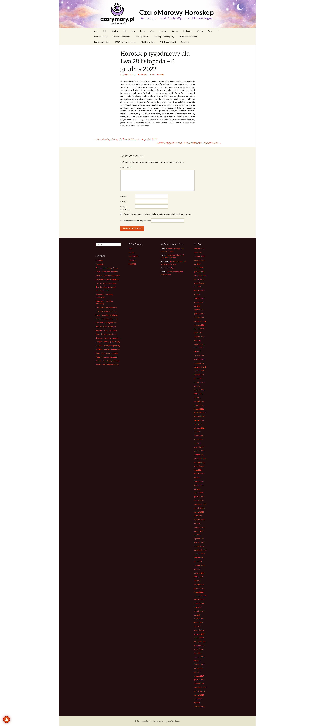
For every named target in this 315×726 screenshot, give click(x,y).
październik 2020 (200, 504)
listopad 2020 (199, 500)
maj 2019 (197, 569)
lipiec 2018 (198, 607)
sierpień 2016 (199, 695)
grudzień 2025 (199, 271)
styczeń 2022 (199, 447)
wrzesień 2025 (199, 279)
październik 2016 (200, 687)
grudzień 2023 (199, 359)
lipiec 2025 (198, 287)
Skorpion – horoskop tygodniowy (108, 338)
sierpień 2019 (199, 558)
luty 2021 (197, 489)
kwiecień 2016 (199, 706)
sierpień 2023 (199, 374)
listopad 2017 (199, 638)
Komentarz (125, 167)
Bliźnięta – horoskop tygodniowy (108, 275)
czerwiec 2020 (199, 519)
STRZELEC (132, 260)
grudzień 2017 (199, 634)
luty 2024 (197, 352)
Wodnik (200, 31)
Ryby (210, 31)
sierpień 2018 (199, 603)
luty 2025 (197, 306)
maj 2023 (197, 386)
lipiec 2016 (198, 699)
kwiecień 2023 (199, 390)
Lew (133, 31)
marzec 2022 (198, 439)
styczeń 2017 (199, 676)
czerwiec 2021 (199, 474)
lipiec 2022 (198, 424)
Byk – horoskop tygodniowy (106, 283)
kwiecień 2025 (199, 298)
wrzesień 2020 (199, 508)
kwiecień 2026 (199, 260)
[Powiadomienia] (6, 719)
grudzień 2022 (199, 405)
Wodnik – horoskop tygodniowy (107, 361)
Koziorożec (187, 31)
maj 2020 (197, 523)
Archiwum (143, 75)
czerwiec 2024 (199, 336)
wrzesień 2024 (199, 325)
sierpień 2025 (199, 283)
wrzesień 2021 (199, 462)
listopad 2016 (199, 683)
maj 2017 (197, 661)
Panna (142, 31)
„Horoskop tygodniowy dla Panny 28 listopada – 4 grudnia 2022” (189, 142)
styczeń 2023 (199, 401)
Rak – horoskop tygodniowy (106, 323)
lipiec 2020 (198, 516)
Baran (96, 31)
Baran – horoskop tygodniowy (107, 268)
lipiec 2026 (198, 252)
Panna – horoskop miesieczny (107, 319)
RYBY (130, 249)
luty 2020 (197, 535)
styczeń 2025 (199, 310)
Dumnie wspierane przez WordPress (166, 721)
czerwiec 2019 (199, 565)
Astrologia (185, 42)
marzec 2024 (198, 348)
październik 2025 (200, 275)
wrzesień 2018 (199, 600)
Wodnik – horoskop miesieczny (107, 364)
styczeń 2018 (199, 630)
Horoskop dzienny (100, 36)
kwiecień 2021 (199, 481)
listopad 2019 (199, 546)
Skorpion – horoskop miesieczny (108, 342)
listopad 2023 (199, 363)
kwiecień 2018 (199, 619)
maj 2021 (197, 477)
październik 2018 (200, 596)
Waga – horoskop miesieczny (107, 357)
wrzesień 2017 (199, 645)
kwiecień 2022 (199, 435)
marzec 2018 (198, 622)
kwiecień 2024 (199, 344)
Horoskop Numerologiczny (164, 36)
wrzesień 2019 (199, 554)
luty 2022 (197, 443)
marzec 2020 (198, 531)
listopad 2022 (199, 409)
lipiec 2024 (198, 332)
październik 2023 (200, 367)
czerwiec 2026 (199, 256)
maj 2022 (197, 432)
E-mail (123, 201)
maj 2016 (197, 703)
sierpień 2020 (199, 512)
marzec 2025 (198, 302)
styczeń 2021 (199, 493)
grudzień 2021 (199, 451)
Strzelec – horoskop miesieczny (108, 349)
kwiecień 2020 (199, 527)
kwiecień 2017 (199, 664)
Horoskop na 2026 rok (102, 42)
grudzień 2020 (199, 497)
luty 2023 (197, 397)
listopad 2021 (199, 455)
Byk (104, 31)
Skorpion (163, 31)
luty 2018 (197, 626)
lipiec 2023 (198, 378)
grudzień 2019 (199, 542)
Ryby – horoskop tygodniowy (107, 330)
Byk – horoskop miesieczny (106, 287)
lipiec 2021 (198, 470)
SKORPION (132, 264)
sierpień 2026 (199, 249)
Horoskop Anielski (142, 36)
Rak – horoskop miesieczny (106, 326)
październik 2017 (200, 641)
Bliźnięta (115, 31)
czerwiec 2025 (199, 291)
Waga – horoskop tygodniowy (107, 353)
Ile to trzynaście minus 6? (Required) (135, 220)
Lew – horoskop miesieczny (106, 311)
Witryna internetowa (125, 208)
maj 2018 (197, 615)
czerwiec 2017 (199, 657)
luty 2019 (197, 580)
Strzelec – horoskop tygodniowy (108, 345)
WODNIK (131, 252)
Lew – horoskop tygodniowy (106, 307)
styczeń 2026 (199, 268)
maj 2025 (197, 294)
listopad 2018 (199, 592)
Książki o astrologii (147, 42)
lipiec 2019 (198, 561)
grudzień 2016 (199, 680)
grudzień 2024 (199, 313)
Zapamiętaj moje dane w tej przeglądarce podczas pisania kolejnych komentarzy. (157, 214)
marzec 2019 (198, 577)
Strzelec (175, 31)
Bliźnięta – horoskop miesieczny (107, 279)
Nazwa (123, 196)
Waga (152, 31)
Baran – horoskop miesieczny (107, 272)
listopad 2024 (199, 317)
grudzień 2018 (199, 588)
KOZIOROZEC (133, 256)
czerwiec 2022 (199, 428)
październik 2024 (200, 321)
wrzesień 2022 (199, 416)
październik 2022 (200, 413)
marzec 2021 (198, 485)
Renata (161, 75)
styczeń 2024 (199, 355)
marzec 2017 (198, 668)
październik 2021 (200, 458)
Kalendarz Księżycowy (121, 36)
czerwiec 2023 (199, 382)
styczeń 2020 (199, 538)
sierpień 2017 (199, 649)
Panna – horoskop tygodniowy (107, 315)
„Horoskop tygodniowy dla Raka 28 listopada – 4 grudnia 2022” (125, 139)
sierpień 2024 (199, 329)
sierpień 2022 (199, 420)
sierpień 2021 (199, 466)
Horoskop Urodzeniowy (188, 36)
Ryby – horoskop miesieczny (106, 334)
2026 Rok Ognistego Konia (125, 42)
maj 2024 (197, 340)
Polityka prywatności (168, 42)
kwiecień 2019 (199, 573)
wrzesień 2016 (199, 691)
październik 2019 (200, 550)
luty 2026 (197, 264)
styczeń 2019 (199, 584)
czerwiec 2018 (199, 611)
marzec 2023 (198, 394)
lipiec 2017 (198, 653)
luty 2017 (197, 672)
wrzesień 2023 (199, 371)
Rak (124, 31)
